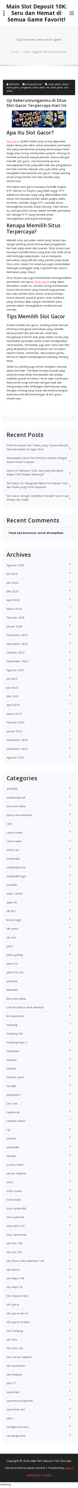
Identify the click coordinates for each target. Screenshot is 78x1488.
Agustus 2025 (15, 670)
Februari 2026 (16, 617)
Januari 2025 (14, 731)
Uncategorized (33, 84)
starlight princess (18, 1427)
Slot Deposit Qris (17, 1296)
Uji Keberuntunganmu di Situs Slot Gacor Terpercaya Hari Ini (37, 102)
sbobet (11, 1138)
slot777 (11, 1383)
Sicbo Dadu (14, 1199)
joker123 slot (15, 972)
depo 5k (12, 902)
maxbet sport (15, 1077)
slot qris (12, 1339)
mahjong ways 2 (17, 1042)
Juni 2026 (12, 582)
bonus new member (19, 815)
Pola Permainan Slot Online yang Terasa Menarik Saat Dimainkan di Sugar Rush (37, 447)
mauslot (12, 1060)
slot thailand (14, 1374)
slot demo (13, 1269)
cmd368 (12, 885)
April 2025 (13, 705)
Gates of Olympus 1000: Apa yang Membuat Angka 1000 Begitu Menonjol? (35, 472)
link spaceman (15, 1016)
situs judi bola (15, 1217)
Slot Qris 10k (15, 1348)
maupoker (13, 1051)
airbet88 (12, 788)
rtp (9, 1129)
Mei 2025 (13, 696)
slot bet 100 (14, 1243)
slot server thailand (19, 1357)
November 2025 (17, 644)
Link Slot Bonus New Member (25, 1007)
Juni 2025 (12, 687)
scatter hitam (15, 1164)
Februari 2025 (16, 722)
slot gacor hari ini (17, 1313)
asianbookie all (16, 797)
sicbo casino (14, 1191)
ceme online (14, 841)
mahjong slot (15, 1033)
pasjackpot (13, 1094)
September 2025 (17, 661)
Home (15, 51)
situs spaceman (16, 1234)
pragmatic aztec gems (32, 87)
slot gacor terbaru (18, 1322)
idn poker (13, 928)
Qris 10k (12, 1103)
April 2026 (13, 600)
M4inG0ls (13, 84)
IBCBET (11, 911)
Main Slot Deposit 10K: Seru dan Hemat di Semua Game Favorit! (36, 13)
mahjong (12, 1025)
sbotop (11, 1156)
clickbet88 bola (16, 867)
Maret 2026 (14, 609)
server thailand (16, 1173)
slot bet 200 (14, 1252)
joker (10, 946)
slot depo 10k (15, 1278)
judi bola (12, 981)
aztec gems (54, 84)
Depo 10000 (15, 893)
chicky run (13, 850)
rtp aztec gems (54, 87)
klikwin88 (12, 990)
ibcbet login (14, 920)
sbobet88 (13, 1147)
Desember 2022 (17, 748)
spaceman (13, 1392)
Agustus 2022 (15, 757)
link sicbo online (16, 998)
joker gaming (15, 954)
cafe (9, 823)
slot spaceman (16, 1365)
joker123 (12, 963)
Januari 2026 (14, 626)
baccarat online (16, 806)
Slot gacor (13, 141)
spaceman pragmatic (20, 1400)
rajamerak (13, 1112)
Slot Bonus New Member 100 (25, 1261)
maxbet (11, 1068)
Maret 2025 (14, 713)
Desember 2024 (17, 740)
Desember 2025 (17, 635)
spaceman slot (16, 1409)
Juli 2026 (12, 574)
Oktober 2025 (16, 652)
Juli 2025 (12, 678)
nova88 (11, 1086)
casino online (15, 832)
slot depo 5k (14, 1287)
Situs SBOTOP (16, 1226)
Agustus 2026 (15, 565)
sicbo (10, 1182)
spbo (10, 1418)
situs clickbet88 (16, 1208)
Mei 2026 (13, 591)
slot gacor (13, 1304)
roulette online (16, 1121)
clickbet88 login (16, 876)
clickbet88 (13, 858)
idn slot (11, 937)
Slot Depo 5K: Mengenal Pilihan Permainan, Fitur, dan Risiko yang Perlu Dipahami (38, 485)
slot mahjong (15, 1331)
